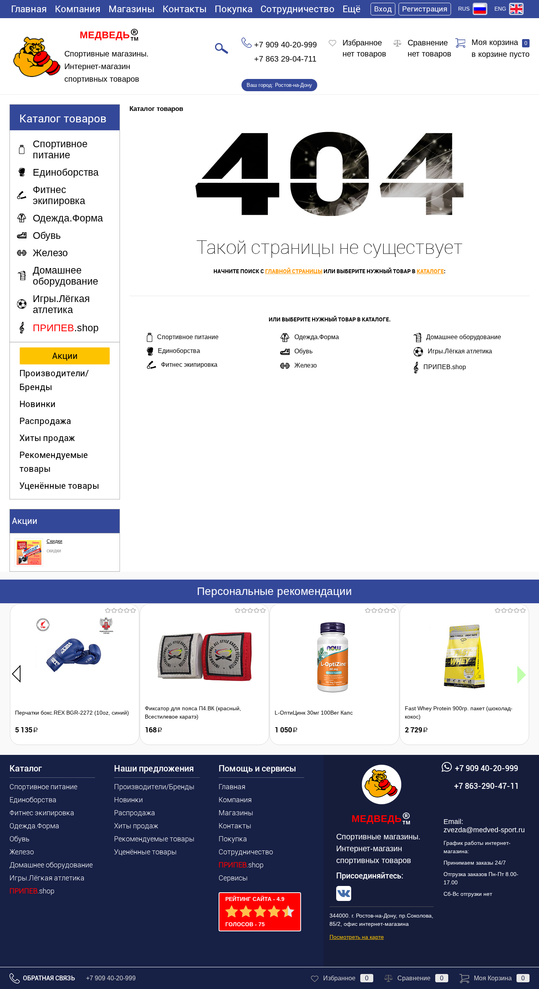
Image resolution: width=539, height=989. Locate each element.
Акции (65, 356)
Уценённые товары (59, 486)
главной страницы (293, 271)
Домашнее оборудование (463, 337)
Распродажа (45, 421)
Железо (305, 365)
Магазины (132, 9)
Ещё (351, 9)
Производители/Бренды (54, 380)
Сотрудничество (297, 9)
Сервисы (233, 878)
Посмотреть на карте (356, 937)
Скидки (54, 541)
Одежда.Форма (316, 337)
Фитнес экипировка (189, 364)
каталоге (430, 271)
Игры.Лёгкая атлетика (460, 351)
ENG (500, 9)
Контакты (185, 9)
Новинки (37, 404)
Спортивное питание (188, 337)
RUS (464, 9)
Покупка (234, 9)
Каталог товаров (63, 118)
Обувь (303, 351)
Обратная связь (48, 978)
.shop (31, 891)
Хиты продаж (47, 438)
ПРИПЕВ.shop (444, 367)
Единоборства (179, 350)
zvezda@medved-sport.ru (484, 830)
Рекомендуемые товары (53, 462)
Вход (383, 8)
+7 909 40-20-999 (111, 978)
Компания (78, 9)
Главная (29, 9)
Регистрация (424, 8)
